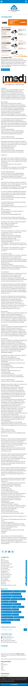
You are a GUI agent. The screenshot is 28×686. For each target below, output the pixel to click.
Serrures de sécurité (7, 564)
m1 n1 (14, 606)
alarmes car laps (6, 593)
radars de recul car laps (15, 593)
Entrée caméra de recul (7, 567)
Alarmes (4, 583)
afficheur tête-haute (6, 609)
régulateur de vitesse (19, 617)
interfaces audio (17, 612)
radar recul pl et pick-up (7, 604)
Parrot (2, 666)
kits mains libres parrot (7, 591)
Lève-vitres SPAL (6, 570)
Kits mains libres (6, 577)
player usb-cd (15, 614)
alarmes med (16, 591)
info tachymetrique (6, 622)
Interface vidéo (5, 565)
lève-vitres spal (17, 604)
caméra (23, 591)
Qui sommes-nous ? (5, 675)
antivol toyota (5, 601)
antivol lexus (22, 599)
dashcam (17, 619)
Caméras (4, 582)
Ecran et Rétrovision (7, 574)
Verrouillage (5, 579)
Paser (2, 667)
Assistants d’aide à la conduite (9, 585)
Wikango (3, 670)
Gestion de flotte (6, 580)
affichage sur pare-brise (7, 612)
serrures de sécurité (6, 596)
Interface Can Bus (6, 576)
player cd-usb (15, 609)
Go (25, 629)
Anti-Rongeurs (5, 560)
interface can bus (6, 599)
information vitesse (6, 606)
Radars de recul (5, 573)
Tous (3, 559)
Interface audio (5, 562)
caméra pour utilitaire (17, 596)
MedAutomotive (4, 664)
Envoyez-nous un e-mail (8, 637)
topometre (11, 619)
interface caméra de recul (7, 617)
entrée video (14, 599)
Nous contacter (4, 676)
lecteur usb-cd (20, 606)
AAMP (2, 663)
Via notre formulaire (7, 636)
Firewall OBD (5, 568)
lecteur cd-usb (13, 601)
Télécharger (6, 69)
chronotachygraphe (6, 614)
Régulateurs (5, 571)
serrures (4, 619)
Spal (2, 668)
